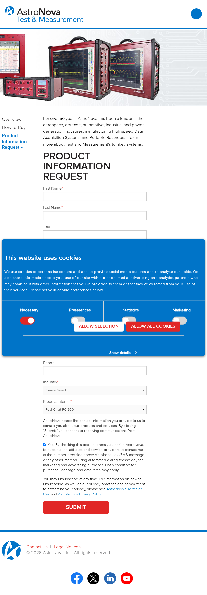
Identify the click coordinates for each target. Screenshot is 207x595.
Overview (12, 119)
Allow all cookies (153, 326)
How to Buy (14, 127)
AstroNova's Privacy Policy (79, 494)
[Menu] (196, 13)
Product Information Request (14, 141)
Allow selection (99, 326)
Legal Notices (67, 547)
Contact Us (37, 547)
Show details (120, 353)
